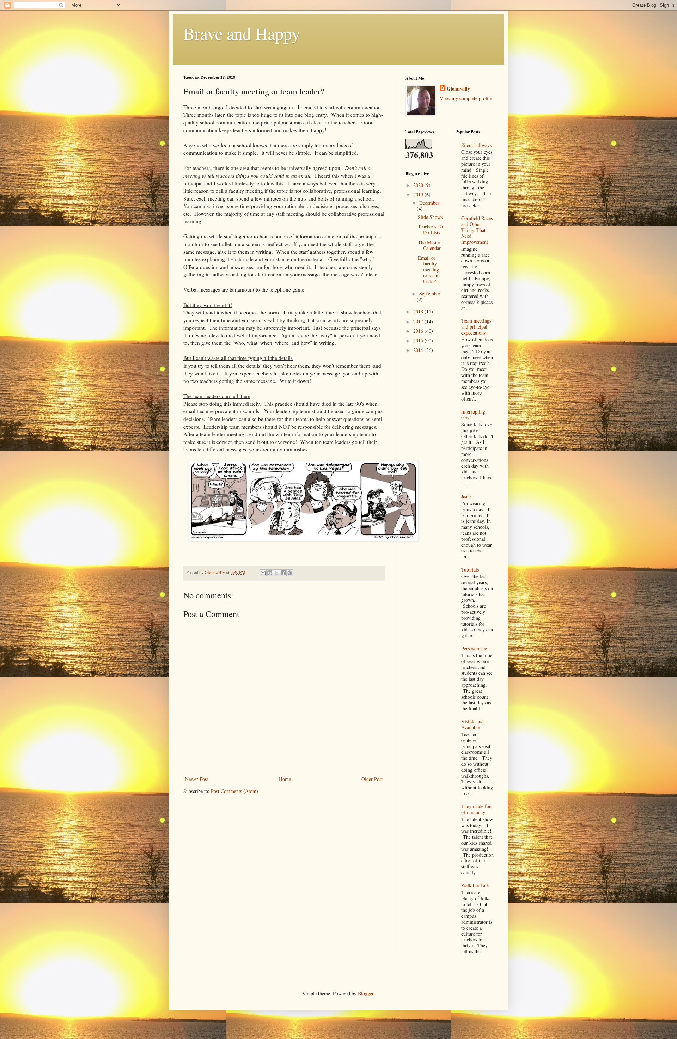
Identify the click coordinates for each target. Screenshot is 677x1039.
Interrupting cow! (473, 414)
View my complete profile (466, 98)
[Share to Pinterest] (289, 572)
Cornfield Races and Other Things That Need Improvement (477, 230)
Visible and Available (472, 724)
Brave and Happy (241, 33)
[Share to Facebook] (283, 572)
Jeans (466, 496)
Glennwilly (458, 88)
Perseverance (474, 648)
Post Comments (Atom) (234, 791)
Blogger (365, 993)
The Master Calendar (429, 245)
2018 (419, 311)
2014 (419, 350)
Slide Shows (430, 217)
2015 (419, 340)
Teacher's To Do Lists (430, 229)
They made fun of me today (476, 809)
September (429, 293)
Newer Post (196, 779)
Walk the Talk (475, 885)
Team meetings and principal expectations (476, 326)
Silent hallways (476, 145)
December (429, 203)
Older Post (372, 779)
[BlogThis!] (269, 572)
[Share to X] (276, 572)
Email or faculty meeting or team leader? (428, 270)
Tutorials (470, 569)
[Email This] (263, 572)
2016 (419, 331)
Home (285, 779)
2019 (419, 194)
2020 (419, 185)
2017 (419, 321)
